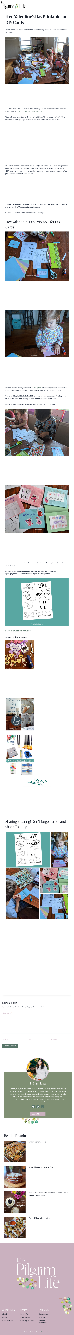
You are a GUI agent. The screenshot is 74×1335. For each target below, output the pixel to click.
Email (29, 1039)
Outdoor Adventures (43, 1321)
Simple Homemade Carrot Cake (41, 1167)
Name (6, 1039)
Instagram (37, 388)
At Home (42, 1317)
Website (54, 1039)
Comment (7, 1013)
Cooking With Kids (27, 1321)
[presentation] (15, 1151)
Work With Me (7, 1321)
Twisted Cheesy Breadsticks (39, 1218)
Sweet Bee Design (45, 1331)
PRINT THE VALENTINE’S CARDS (18, 631)
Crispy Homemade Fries (38, 1142)
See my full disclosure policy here (31, 111)
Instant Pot (24, 1314)
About (4, 1314)
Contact (5, 1317)
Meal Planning (25, 1317)
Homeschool (43, 1314)
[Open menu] (72, 5)
